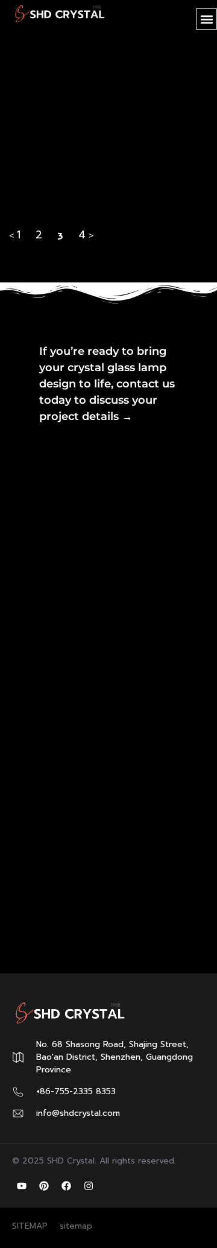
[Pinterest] (44, 1185)
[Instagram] (88, 1185)
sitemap (76, 1226)
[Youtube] (21, 1185)
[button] (206, 19)
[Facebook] (66, 1185)
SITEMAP (30, 1226)
